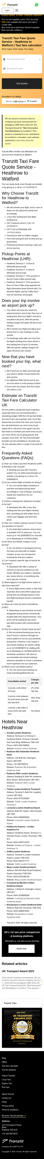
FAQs (4, 1102)
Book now (21, 948)
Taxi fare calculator (10, 1066)
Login (7, 10)
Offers (4, 1062)
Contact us (6, 1098)
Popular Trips (10, 1003)
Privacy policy (8, 1106)
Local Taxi (6, 1080)
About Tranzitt (8, 1094)
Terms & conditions (10, 1110)
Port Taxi (5, 1087)
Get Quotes (22, 83)
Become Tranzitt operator (13, 1116)
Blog (4, 1058)
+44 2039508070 (29, 187)
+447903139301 (14, 232)
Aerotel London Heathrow (26, 748)
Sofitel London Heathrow (25, 864)
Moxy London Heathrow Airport (28, 880)
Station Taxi (7, 1083)
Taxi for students (9, 1070)
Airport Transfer (8, 1076)
